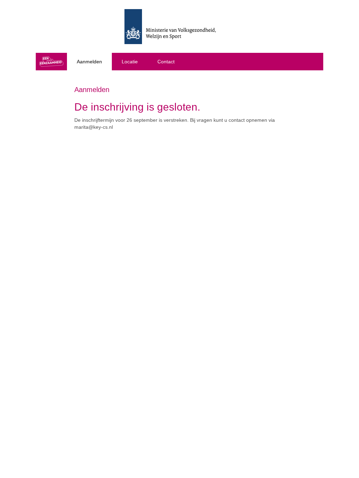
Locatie (130, 61)
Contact (166, 61)
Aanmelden (89, 61)
